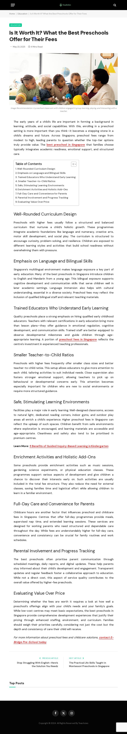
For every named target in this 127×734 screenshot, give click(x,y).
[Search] (114, 5)
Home (12, 13)
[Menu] (13, 5)
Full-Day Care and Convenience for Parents (42, 193)
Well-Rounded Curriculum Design (36, 168)
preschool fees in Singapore (78, 339)
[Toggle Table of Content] (72, 164)
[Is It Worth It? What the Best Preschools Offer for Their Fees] (63, 79)
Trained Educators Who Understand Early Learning (47, 177)
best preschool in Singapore (66, 144)
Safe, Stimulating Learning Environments (41, 185)
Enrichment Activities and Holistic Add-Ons (43, 189)
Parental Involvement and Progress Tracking (43, 197)
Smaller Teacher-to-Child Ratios (36, 181)
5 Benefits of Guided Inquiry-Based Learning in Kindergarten (69, 446)
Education (22, 13)
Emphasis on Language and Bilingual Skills (42, 173)
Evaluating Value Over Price (33, 201)
